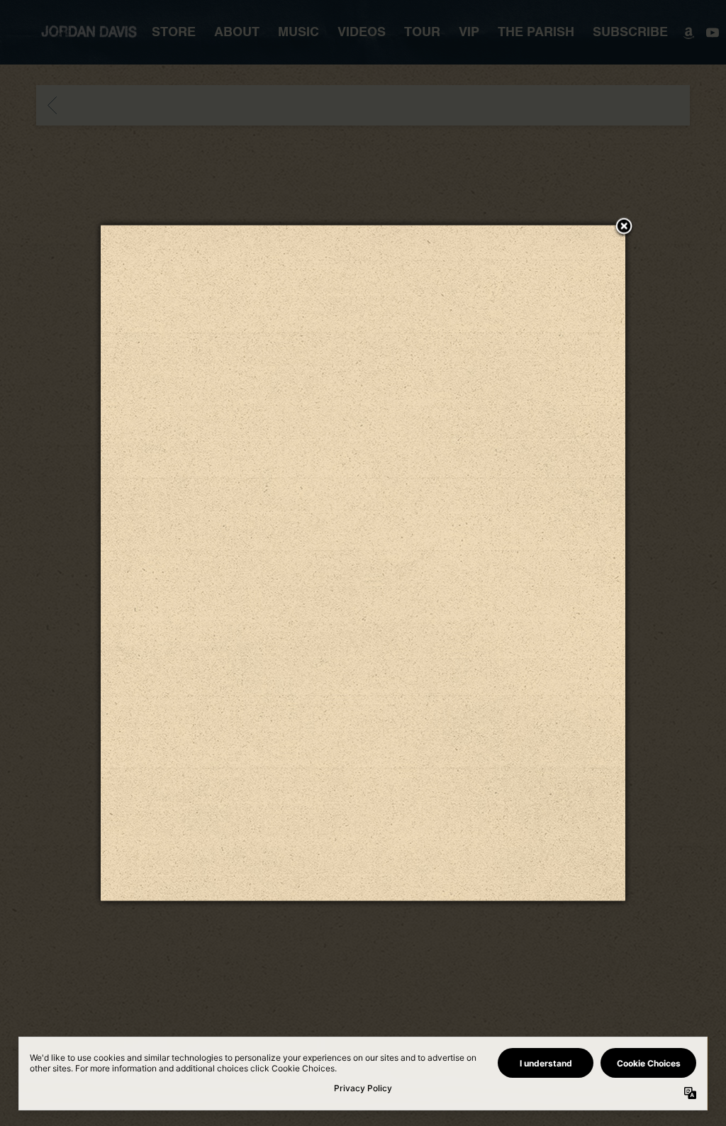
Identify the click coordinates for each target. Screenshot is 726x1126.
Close (624, 227)
